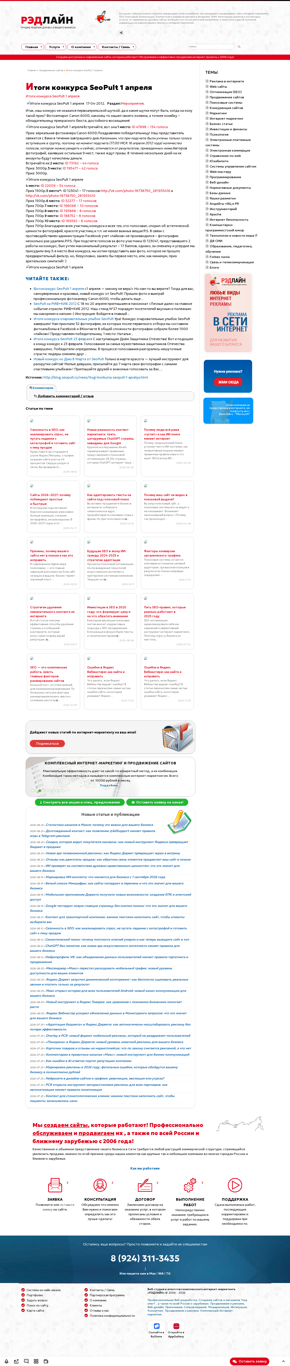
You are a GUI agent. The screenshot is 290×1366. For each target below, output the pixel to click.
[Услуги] (36, 1362)
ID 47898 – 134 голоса (142, 127)
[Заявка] (16, 1362)
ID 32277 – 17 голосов (71, 201)
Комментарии (42, 388)
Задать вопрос (37, 1300)
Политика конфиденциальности (112, 1316)
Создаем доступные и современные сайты (83, 57)
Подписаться (47, 743)
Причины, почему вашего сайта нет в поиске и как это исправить (51, 555)
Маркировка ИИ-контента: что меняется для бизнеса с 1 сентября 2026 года (105, 877)
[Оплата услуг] (46, 1362)
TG (168, 1273)
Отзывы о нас (99, 1310)
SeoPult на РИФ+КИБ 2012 (55, 303)
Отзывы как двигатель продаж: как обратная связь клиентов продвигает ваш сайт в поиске (118, 859)
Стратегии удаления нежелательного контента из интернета (52, 611)
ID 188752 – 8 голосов (70, 216)
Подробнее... (110, 785)
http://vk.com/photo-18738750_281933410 (60, 196)
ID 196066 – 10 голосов (71, 206)
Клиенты (96, 1305)
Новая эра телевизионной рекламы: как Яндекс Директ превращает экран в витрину (113, 853)
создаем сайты (66, 1125)
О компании (81, 47)
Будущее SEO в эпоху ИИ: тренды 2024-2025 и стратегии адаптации (106, 555)
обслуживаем (52, 1133)
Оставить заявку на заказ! (159, 802)
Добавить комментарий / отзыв (65, 396)
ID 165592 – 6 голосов (71, 221)
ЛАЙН (47, 20)
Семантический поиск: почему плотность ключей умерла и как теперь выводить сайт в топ (117, 939)
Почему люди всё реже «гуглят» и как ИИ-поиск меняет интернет (162, 434)
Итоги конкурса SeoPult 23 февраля (63, 339)
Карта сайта (35, 1310)
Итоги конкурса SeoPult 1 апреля (53, 96)
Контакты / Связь (116, 47)
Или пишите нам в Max (138, 1273)
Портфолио (35, 1295)
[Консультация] (26, 1362)
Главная (31, 47)
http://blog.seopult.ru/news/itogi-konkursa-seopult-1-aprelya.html (95, 377)
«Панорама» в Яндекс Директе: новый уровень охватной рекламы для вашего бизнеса (114, 1042)
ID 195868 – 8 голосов (70, 211)
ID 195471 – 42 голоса (73, 168)
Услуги (54, 47)
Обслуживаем (147, 57)
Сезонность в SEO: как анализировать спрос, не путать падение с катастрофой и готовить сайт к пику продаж (53, 438)
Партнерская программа (107, 1295)
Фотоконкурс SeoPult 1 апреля (59, 289)
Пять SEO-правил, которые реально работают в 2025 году (165, 611)
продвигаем (96, 1133)
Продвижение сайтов (51, 70)
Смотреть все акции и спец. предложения (81, 802)
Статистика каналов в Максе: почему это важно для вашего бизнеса (99, 825)
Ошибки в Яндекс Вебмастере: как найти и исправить (106, 671)
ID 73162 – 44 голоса (74, 163)
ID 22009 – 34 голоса (50, 185)
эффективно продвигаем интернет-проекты (188, 57)
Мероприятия (132, 103)
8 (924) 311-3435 (145, 1258)
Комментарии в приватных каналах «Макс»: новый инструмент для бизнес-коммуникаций (117, 1054)
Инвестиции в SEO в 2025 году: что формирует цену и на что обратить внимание (108, 611)
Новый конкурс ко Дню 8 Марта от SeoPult (69, 359)
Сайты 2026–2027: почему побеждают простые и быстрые (50, 499)
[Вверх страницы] (283, 1362)
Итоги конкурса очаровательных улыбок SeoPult (74, 319)
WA (161, 1273)
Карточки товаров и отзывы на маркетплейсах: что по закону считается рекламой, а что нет (118, 1048)
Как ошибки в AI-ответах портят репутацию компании (88, 1061)
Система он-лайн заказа (44, 1290)
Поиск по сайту (37, 1305)
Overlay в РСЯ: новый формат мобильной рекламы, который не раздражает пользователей (118, 1036)
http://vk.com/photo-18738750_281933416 (135, 191)
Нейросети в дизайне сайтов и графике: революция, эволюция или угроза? (105, 1078)
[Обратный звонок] (6, 1362)
